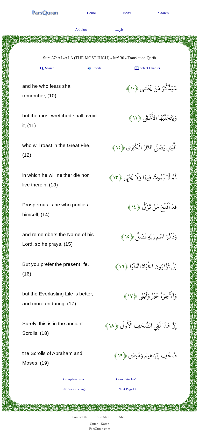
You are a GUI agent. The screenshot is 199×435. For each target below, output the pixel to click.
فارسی (119, 30)
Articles (81, 30)
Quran (94, 424)
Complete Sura (73, 379)
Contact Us (79, 417)
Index (127, 13)
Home (91, 13)
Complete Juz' (126, 379)
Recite (97, 68)
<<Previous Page (74, 389)
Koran (105, 424)
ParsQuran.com (99, 429)
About (123, 417)
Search (163, 13)
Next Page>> (127, 389)
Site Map (103, 417)
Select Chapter (150, 68)
